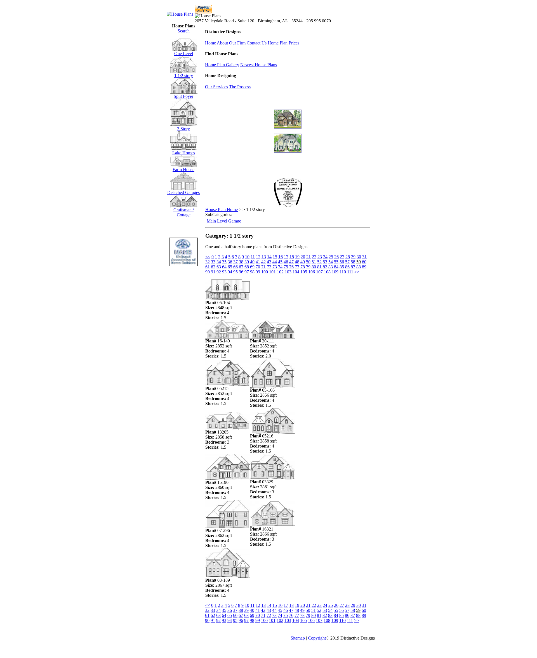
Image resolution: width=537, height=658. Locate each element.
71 (263, 266)
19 (297, 256)
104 (296, 271)
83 (330, 266)
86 (347, 266)
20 (303, 256)
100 (264, 271)
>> (356, 271)
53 (325, 261)
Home (210, 43)
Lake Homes (183, 152)
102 (280, 271)
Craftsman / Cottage (183, 212)
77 (297, 266)
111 (350, 271)
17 (286, 256)
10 (247, 256)
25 (331, 256)
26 (336, 256)
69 (252, 266)
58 (353, 261)
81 (319, 266)
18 (291, 256)
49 (302, 261)
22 (314, 256)
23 (319, 256)
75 (286, 266)
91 (213, 271)
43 (269, 261)
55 (336, 261)
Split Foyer (183, 96)
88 (358, 266)
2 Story (183, 128)
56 (342, 261)
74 (280, 266)
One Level (183, 53)
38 (241, 261)
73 (274, 266)
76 (291, 266)
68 (246, 266)
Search (184, 31)
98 (252, 271)
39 (246, 261)
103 (288, 271)
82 (325, 266)
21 (308, 256)
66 (235, 266)
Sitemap (298, 638)
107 (319, 271)
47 (291, 261)
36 (230, 261)
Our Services (216, 86)
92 (218, 271)
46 (286, 261)
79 (308, 266)
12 (258, 256)
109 (335, 271)
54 (330, 261)
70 (258, 266)
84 (336, 266)
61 (207, 266)
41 (258, 261)
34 (218, 261)
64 (224, 266)
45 (280, 261)
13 (264, 256)
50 (308, 261)
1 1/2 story (183, 75)
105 (303, 271)
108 (327, 271)
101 (272, 271)
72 (269, 266)
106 (311, 271)
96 (241, 271)
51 (314, 261)
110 (343, 271)
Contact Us (257, 43)
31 (364, 256)
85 (342, 266)
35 (224, 261)
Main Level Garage (224, 221)
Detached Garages (183, 192)
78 (302, 266)
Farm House (183, 169)
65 (230, 266)
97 (246, 271)
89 (364, 266)
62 (213, 266)
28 (347, 256)
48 (297, 261)
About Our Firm (231, 43)
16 (280, 256)
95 (235, 271)
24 (325, 256)
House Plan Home (221, 209)
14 (269, 256)
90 (207, 271)
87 (353, 266)
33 (213, 261)
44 (274, 261)
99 (258, 271)
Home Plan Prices (283, 43)
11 (253, 256)
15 (275, 256)
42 (263, 261)
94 (230, 271)
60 (364, 261)
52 (319, 261)
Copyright (317, 638)
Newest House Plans (258, 64)
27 (342, 256)
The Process (240, 86)
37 (235, 261)
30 (359, 256)
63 (218, 266)
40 (252, 261)
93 (224, 271)
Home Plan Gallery (222, 64)
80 (314, 266)
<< (207, 256)
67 (241, 266)
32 (207, 261)
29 (353, 256)
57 (347, 261)
